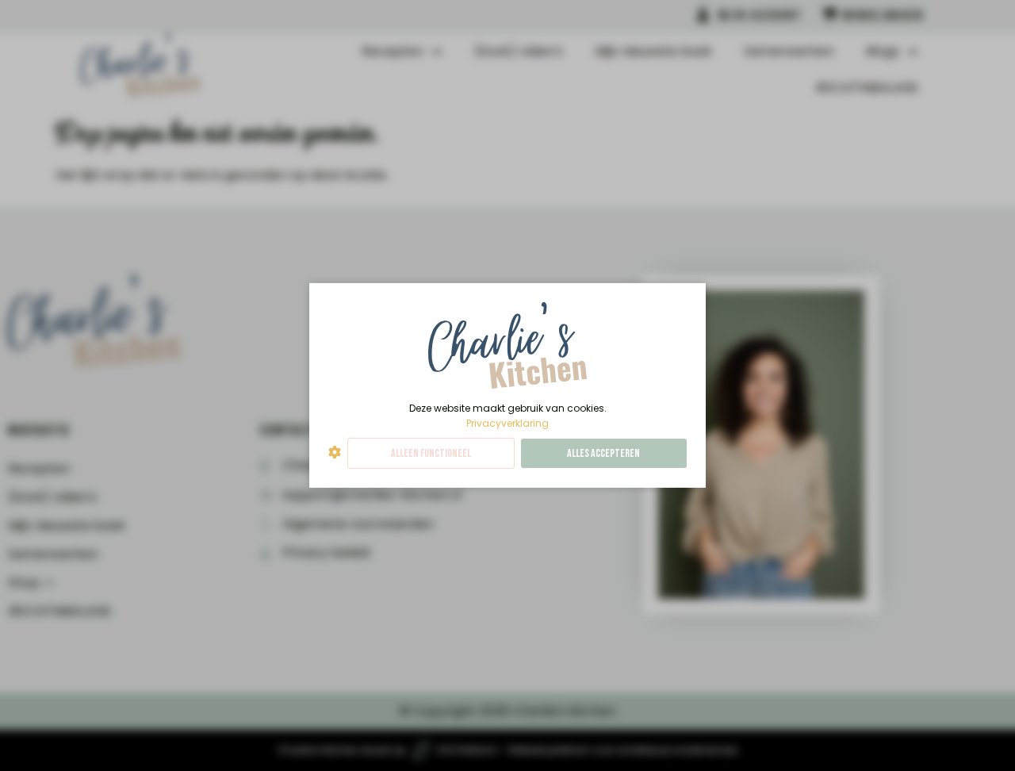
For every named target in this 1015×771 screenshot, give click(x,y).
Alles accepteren (603, 453)
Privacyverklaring (507, 423)
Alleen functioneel (431, 453)
